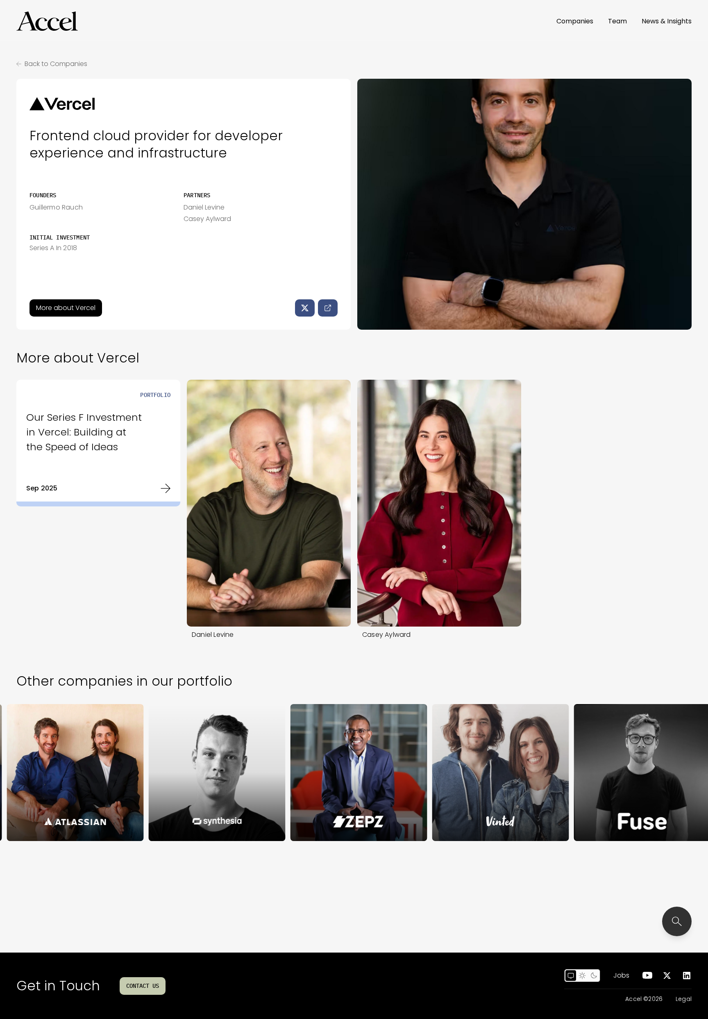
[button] (47, 21)
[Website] (328, 308)
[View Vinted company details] (454, 772)
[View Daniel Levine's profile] (269, 503)
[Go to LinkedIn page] (687, 975)
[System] (570, 975)
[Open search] (677, 921)
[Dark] (593, 975)
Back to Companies (56, 63)
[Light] (582, 975)
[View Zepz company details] (312, 772)
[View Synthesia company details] (170, 772)
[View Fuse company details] (595, 772)
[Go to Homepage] (47, 21)
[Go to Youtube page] (647, 975)
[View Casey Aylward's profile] (439, 503)
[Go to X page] (667, 975)
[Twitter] (305, 308)
